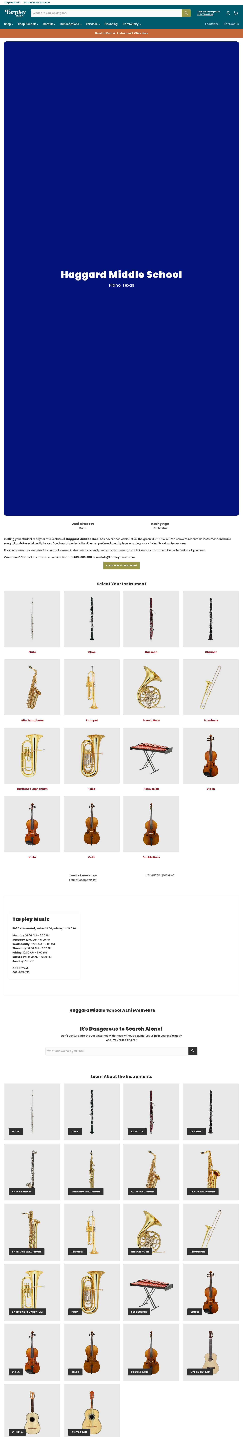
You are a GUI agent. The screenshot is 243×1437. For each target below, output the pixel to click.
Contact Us (231, 24)
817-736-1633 (205, 14)
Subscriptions (70, 24)
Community (130, 24)
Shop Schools (27, 24)
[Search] (186, 13)
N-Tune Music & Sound (36, 2)
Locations (212, 24)
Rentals (48, 24)
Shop (8, 24)
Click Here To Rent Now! (121, 565)
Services (92, 24)
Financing (111, 24)
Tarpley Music (12, 2)
